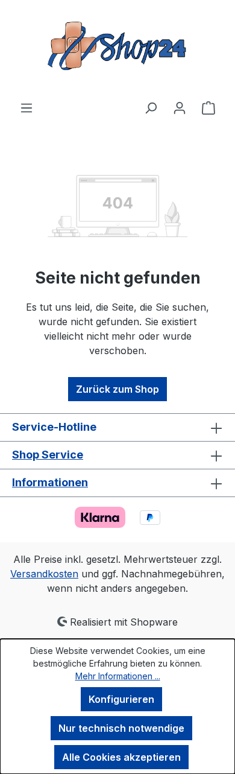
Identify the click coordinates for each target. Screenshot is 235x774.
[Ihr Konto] (179, 107)
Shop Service (47, 454)
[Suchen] (150, 107)
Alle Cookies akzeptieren (121, 757)
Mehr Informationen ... (117, 676)
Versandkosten (44, 574)
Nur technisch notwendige (121, 728)
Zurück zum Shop (117, 389)
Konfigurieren (121, 699)
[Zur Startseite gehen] (117, 50)
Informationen (50, 482)
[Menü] (26, 107)
